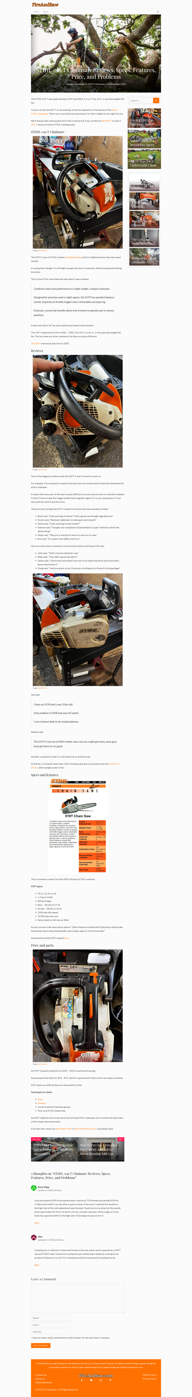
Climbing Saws (113, 84)
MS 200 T (106, 120)
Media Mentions (43, 1382)
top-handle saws (73, 257)
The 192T (36, 343)
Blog (45, 12)
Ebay (40, 1099)
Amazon (42, 1103)
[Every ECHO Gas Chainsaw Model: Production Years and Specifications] (144, 126)
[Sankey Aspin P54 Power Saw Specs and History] (144, 146)
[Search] (156, 100)
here (66, 938)
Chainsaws (99, 84)
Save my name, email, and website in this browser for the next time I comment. (71, 1337)
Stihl (123, 84)
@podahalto (42, 251)
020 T (34, 124)
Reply (36, 1223)
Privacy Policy (149, 1378)
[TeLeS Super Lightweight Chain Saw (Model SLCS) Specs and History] (144, 167)
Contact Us (41, 1374)
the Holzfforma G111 (86, 1128)
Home (36, 12)
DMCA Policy (150, 1374)
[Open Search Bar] (158, 11)
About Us (40, 1378)
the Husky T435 (64, 1128)
